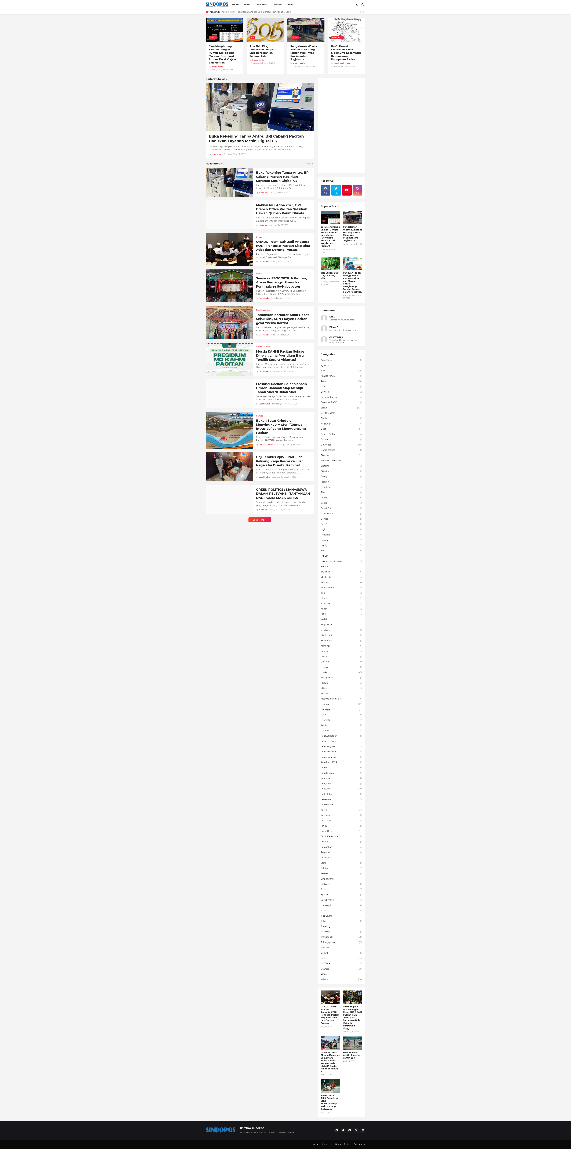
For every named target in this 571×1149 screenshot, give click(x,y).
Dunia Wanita (341, 450)
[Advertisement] (341, 125)
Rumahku (341, 857)
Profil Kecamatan (341, 836)
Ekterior (341, 471)
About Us (327, 1144)
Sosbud (341, 889)
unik (341, 958)
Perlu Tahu (341, 794)
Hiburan (341, 540)
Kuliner (341, 651)
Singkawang (341, 878)
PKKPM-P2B (341, 804)
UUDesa (341, 968)
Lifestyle (341, 661)
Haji (341, 529)
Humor (341, 566)
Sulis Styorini (341, 900)
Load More (258, 520)
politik (341, 810)
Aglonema (341, 360)
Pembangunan (341, 746)
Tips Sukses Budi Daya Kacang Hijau (330, 276)
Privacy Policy (342, 1144)
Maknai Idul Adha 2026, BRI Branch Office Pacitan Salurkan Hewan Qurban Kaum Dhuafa (281, 209)
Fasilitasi (341, 487)
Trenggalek (341, 937)
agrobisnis (341, 365)
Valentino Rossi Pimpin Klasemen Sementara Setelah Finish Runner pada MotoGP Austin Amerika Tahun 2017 (330, 1062)
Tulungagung (341, 942)
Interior (341, 582)
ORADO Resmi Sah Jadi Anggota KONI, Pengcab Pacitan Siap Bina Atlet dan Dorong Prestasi (283, 246)
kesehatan (341, 630)
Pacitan (341, 730)
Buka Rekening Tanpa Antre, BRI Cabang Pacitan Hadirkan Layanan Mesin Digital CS (256, 138)
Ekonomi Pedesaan (341, 460)
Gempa (341, 518)
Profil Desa (341, 831)
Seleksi (341, 873)
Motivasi (341, 693)
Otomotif (341, 720)
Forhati (341, 497)
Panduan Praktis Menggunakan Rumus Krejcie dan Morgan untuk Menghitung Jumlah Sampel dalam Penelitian (352, 282)
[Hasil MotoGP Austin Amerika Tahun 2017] (352, 1043)
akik (341, 370)
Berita (246, 4)
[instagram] (356, 1130)
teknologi (341, 905)
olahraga (341, 709)
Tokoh (341, 921)
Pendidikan (341, 778)
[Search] (362, 4)
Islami (341, 598)
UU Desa (341, 963)
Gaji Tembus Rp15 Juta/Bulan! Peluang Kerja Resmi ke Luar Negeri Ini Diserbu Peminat (279, 461)
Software (341, 884)
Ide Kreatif (341, 577)
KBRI (341, 614)
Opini (341, 714)
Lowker (341, 672)
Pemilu (341, 767)
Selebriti (341, 868)
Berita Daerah (341, 413)
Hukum (341, 555)
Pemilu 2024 (341, 773)
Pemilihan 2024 (341, 762)
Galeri (341, 503)
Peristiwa (341, 788)
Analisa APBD (341, 376)
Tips (341, 910)
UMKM (341, 953)
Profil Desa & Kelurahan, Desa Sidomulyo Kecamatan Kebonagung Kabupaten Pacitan (346, 53)
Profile (341, 841)
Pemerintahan (341, 757)
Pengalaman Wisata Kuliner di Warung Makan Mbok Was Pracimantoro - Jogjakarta (265, 12)
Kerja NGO (341, 624)
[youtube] (347, 190)
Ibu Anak (341, 571)
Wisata (278, 4)
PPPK (341, 826)
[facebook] (336, 1130)
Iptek (341, 593)
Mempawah (341, 677)
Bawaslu (341, 391)
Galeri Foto (341, 508)
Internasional (341, 587)
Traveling (341, 926)
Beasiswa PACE (341, 402)
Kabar (341, 608)
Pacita (341, 725)
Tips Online (341, 916)
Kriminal (341, 645)
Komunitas (341, 640)
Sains (341, 863)
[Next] (363, 11)
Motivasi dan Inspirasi (341, 698)
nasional (341, 704)
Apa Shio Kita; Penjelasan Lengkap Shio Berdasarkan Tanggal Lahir (263, 51)
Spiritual (341, 894)
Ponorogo (341, 815)
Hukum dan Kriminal (341, 561)
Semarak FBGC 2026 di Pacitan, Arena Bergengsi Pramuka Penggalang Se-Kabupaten (281, 282)
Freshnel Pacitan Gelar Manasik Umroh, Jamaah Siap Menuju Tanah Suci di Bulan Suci (281, 388)
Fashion (341, 481)
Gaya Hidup (341, 513)
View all (310, 164)
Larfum (341, 656)
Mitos (341, 688)
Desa (341, 429)
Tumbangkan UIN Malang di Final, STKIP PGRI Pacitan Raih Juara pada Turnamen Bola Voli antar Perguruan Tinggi (352, 1017)
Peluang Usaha (341, 741)
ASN (341, 386)
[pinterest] (362, 1130)
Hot (341, 550)
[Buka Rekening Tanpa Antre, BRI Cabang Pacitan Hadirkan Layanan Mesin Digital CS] (260, 107)
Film (341, 492)
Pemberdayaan (341, 751)
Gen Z (341, 524)
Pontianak (341, 820)
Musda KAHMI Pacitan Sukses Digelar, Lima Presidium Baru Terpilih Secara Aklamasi (280, 355)
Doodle (341, 439)
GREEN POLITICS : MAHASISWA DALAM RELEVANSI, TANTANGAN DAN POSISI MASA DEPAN (283, 494)
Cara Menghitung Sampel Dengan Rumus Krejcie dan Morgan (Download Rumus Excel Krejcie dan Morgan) (222, 54)
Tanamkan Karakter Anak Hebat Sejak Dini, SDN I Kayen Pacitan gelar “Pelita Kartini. (282, 319)
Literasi (341, 667)
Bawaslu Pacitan (341, 397)
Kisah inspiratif (341, 635)
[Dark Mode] (357, 4)
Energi (341, 476)
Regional (341, 852)
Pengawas (341, 783)
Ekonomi (341, 455)
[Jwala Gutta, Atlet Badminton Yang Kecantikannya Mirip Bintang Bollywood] (330, 1086)
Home (235, 4)
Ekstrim (341, 466)
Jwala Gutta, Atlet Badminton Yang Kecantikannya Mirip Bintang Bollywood (330, 1102)
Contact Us (359, 1144)
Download (341, 444)
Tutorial (341, 947)
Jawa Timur (341, 603)
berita (341, 407)
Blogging (341, 423)
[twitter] (343, 1130)
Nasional (262, 4)
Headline (341, 534)
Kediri (341, 619)
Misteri (341, 683)
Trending (341, 931)
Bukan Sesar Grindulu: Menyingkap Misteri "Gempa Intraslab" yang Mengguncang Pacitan (281, 427)
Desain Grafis (341, 434)
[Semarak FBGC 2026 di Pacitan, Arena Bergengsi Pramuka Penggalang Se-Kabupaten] (229, 285)
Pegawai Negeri (341, 736)
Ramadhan (341, 847)
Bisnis (341, 418)
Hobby (341, 545)
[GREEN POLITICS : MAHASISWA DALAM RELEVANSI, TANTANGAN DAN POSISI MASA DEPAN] (229, 499)
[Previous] (360, 11)
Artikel (341, 381)
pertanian (341, 799)
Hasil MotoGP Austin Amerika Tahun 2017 (351, 1055)
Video (290, 4)
